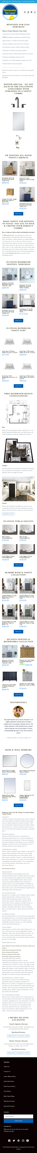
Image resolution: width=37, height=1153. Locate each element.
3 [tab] (21, 743)
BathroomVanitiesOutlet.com (13, 1147)
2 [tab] (18, 743)
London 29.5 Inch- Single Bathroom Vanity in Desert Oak (9, 200)
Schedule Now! (8, 514)
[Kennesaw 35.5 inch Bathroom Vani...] (27, 275)
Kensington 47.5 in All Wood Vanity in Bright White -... (26, 310)
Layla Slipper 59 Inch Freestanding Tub (8, 557)
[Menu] (35, 12)
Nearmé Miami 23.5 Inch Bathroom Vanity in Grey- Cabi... (27, 597)
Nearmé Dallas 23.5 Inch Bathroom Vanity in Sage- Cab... (27, 623)
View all (18, 213)
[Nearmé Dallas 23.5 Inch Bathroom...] (9, 612)
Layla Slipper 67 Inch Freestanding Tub (26, 557)
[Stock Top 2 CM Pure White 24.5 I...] (9, 341)
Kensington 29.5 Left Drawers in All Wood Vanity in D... (8, 179)
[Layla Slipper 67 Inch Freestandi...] (27, 549)
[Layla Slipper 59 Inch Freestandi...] (9, 549)
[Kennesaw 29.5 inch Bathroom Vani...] (9, 274)
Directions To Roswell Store (18, 1036)
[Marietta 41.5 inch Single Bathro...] (27, 675)
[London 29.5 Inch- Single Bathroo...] (9, 192)
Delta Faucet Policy (9, 1086)
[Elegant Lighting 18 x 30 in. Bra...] (27, 785)
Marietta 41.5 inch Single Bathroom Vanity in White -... (27, 685)
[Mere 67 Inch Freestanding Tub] (27, 530)
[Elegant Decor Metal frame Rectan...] (9, 785)
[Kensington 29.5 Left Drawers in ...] (9, 168)
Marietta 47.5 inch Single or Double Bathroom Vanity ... (27, 661)
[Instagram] (23, 1140)
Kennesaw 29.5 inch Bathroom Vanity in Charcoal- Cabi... (8, 284)
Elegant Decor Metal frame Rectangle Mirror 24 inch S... (9, 797)
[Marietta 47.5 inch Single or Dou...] (27, 651)
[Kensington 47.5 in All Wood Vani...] (27, 300)
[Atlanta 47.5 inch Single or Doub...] (9, 676)
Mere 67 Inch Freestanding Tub (25, 537)
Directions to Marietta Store (18, 1053)
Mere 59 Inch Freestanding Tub (7, 537)
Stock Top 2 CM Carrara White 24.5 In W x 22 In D (27, 352)
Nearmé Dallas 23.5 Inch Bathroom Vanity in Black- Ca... (9, 623)
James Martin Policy (10, 1076)
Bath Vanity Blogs (9, 1096)
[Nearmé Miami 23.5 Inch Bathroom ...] (9, 586)
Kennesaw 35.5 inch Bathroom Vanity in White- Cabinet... (25, 286)
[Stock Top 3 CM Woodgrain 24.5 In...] (9, 366)
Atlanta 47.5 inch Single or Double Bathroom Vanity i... (9, 686)
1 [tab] (16, 743)
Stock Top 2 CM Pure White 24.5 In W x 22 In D (9, 352)
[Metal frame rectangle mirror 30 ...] (9, 761)
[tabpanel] (18, 722)
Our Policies (7, 1091)
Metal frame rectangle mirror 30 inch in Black (9, 771)
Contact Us (7, 1071)
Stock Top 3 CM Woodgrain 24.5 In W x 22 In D (9, 377)
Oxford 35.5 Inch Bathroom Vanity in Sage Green (27, 180)
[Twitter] (14, 1140)
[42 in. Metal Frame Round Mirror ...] (27, 761)
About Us (6, 1066)
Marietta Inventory (9, 1101)
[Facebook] (9, 1140)
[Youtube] (27, 1140)
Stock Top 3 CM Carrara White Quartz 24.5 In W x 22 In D (27, 377)
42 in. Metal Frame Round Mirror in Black (27, 771)
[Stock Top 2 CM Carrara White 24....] (27, 341)
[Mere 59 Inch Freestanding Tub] (9, 530)
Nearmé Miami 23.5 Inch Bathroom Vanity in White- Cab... (9, 597)
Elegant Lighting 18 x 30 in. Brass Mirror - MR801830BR (27, 797)
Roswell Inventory (9, 1106)
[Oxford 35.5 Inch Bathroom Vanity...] (27, 168)
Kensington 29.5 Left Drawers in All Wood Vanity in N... (26, 205)
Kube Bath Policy (9, 1081)
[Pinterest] (18, 1140)
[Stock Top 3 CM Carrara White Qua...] (27, 366)
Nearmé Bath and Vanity (8, 868)
